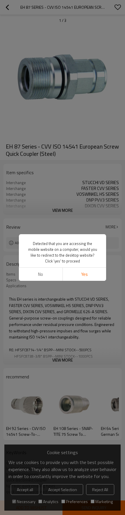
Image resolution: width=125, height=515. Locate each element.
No (40, 274)
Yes (84, 274)
